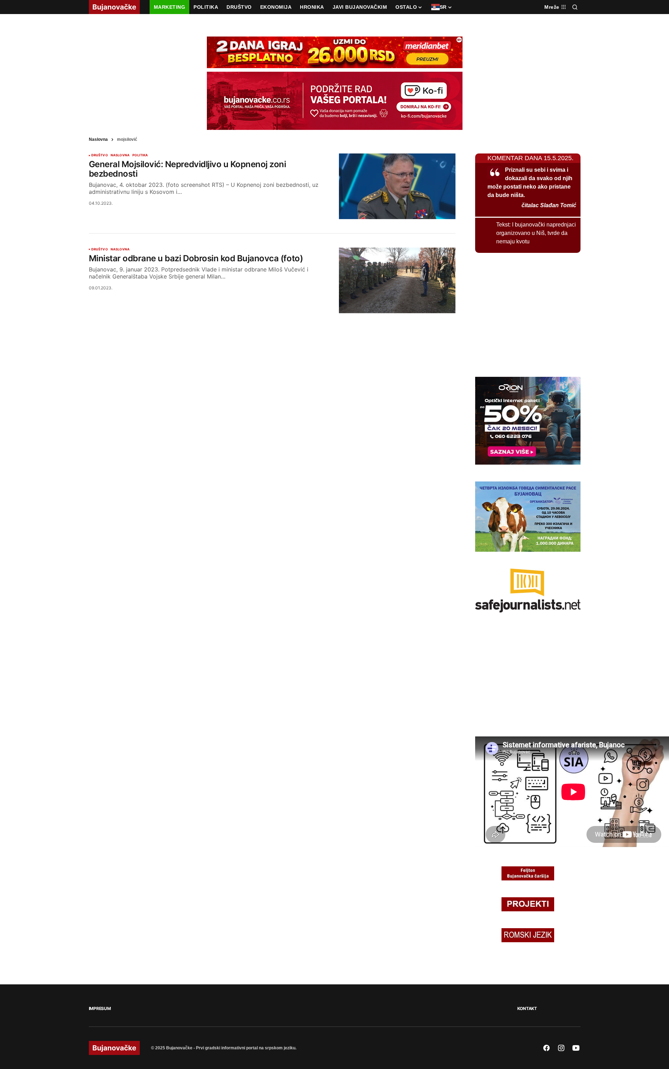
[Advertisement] (528, 314)
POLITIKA (140, 155)
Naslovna (98, 139)
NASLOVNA (120, 155)
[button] (575, 7)
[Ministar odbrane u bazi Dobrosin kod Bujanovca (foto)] (397, 280)
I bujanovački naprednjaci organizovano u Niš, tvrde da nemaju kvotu (536, 233)
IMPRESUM (100, 1008)
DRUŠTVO (99, 155)
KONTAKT (527, 1008)
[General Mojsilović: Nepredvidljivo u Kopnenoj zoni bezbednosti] (397, 186)
